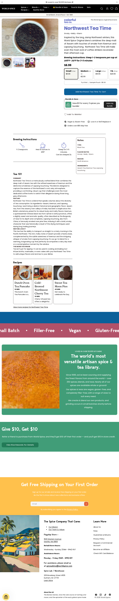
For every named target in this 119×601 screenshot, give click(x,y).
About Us (97, 527)
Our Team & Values (56, 529)
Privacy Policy (98, 539)
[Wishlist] (112, 8)
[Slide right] (53, 37)
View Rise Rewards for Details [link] (20, 445)
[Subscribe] (86, 504)
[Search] (101, 8)
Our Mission (53, 527)
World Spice (105, 597)
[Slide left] (7, 37)
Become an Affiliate (101, 549)
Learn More (48, 580)
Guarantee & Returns (102, 535)
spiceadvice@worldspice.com (59, 566)
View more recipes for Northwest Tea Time (30, 307)
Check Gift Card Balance (103, 553)
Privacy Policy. (72, 509)
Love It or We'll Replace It (101, 122)
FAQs (95, 531)
